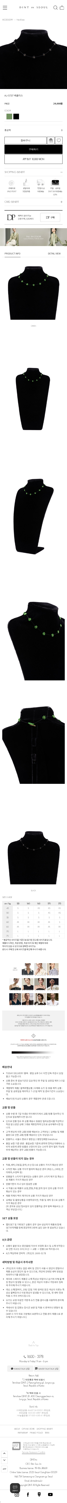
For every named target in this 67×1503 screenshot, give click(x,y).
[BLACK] (16, 116)
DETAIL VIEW (54, 253)
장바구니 (25, 140)
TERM (47, 1433)
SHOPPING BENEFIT (44, 1429)
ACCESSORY (7, 19)
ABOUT (17, 1429)
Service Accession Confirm (33, 1452)
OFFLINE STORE (28, 1429)
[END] (4, 1460)
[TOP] (4, 1454)
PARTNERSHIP (23, 1433)
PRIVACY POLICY (36, 1433)
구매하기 (33, 149)
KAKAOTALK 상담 (22, 1368)
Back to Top (33, 1343)
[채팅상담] (15, 1488)
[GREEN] (9, 116)
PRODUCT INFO (12, 253)
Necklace (21, 19)
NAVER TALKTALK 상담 (48, 1368)
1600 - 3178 (35, 1357)
